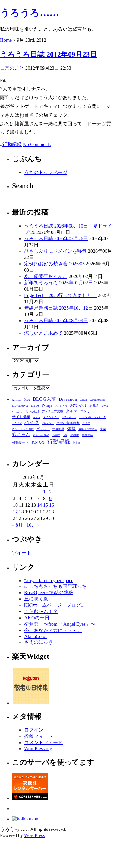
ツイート (21, 552)
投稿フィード (38, 736)
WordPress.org (38, 748)
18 (21, 511)
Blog (27, 399)
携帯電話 (87, 435)
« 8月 (17, 524)
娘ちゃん (21, 434)
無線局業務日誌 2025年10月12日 (58, 307)
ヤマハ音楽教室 (68, 423)
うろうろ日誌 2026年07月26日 (56, 238)
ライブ (86, 423)
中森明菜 (58, 429)
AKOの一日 (36, 617)
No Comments (37, 144)
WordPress (34, 835)
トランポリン (69, 417)
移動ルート (20, 442)
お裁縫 (94, 405)
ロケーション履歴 (23, 429)
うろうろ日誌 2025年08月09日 (56, 320)
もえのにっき (38, 642)
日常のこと (12, 68)
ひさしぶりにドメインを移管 (55, 251)
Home (6, 40)
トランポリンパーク (92, 417)
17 (15, 511)
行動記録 (12, 144)
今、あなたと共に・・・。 (53, 630)
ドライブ (17, 423)
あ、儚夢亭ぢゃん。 (45, 276)
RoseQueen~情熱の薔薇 (48, 592)
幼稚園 (74, 435)
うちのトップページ (45, 172)
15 (45, 505)
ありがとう (61, 406)
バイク (31, 422)
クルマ (71, 411)
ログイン (33, 729)
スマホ (36, 417)
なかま (104, 406)
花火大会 (38, 442)
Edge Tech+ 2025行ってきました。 (60, 295)
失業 (103, 429)
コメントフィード (43, 742)
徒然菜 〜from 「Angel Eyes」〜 (59, 624)
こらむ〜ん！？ (41, 611)
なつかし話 (32, 411)
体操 (71, 428)
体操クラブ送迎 (87, 429)
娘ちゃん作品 (41, 435)
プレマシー (48, 423)
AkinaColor (35, 636)
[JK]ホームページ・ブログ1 (53, 605)
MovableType (20, 405)
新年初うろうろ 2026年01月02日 (58, 282)
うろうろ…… (29, 12)
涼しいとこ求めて (43, 333)
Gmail (83, 399)
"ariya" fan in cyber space (48, 580)
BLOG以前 (44, 399)
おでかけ (78, 405)
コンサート (88, 411)
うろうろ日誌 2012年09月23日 (48, 54)
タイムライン (51, 417)
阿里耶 (76, 442)
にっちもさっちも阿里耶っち (55, 586)
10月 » (33, 524)
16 (51, 505)
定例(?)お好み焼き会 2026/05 (54, 263)
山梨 (65, 435)
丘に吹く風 (36, 598)
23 (51, 511)
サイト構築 (21, 417)
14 (39, 505)
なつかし (17, 411)
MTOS (35, 405)
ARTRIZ (16, 400)
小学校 (56, 435)
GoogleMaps (97, 399)
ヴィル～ (43, 429)
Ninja (47, 405)
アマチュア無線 (52, 411)
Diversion (68, 399)
